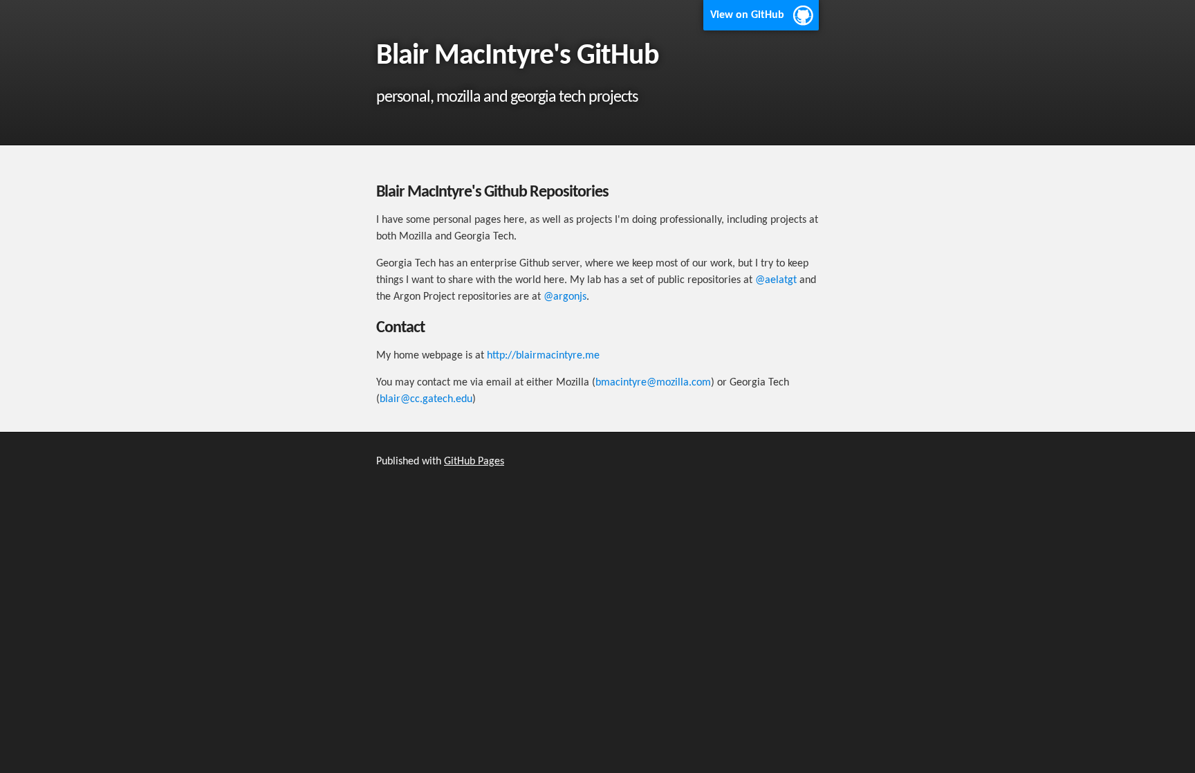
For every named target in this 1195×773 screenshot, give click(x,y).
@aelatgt (776, 280)
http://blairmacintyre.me (543, 355)
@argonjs (565, 296)
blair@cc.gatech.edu (426, 399)
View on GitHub (747, 15)
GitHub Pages (474, 461)
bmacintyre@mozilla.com (653, 382)
